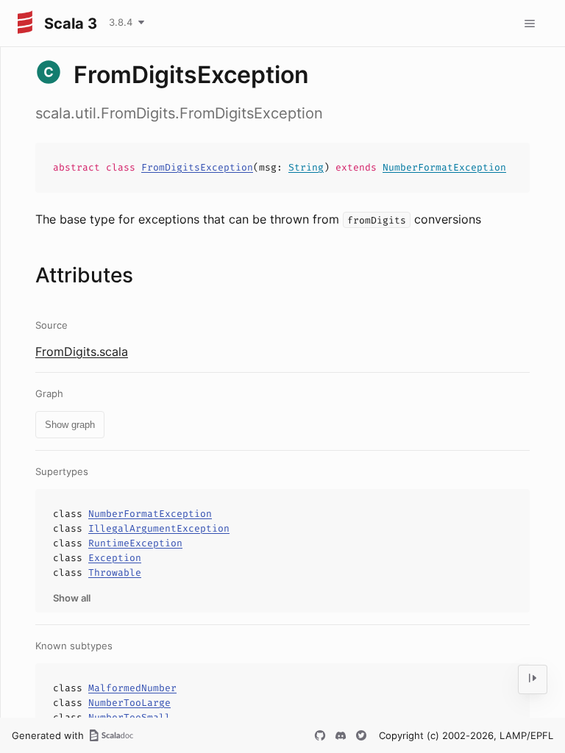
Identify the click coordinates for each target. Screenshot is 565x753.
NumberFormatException (444, 167)
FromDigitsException (197, 167)
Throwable (114, 572)
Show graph (70, 424)
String (306, 167)
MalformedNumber (132, 688)
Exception (114, 558)
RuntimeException (135, 543)
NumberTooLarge (129, 702)
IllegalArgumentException (159, 528)
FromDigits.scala (81, 351)
